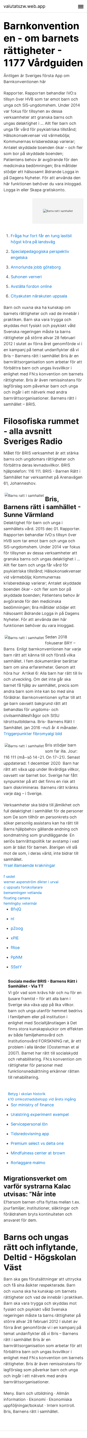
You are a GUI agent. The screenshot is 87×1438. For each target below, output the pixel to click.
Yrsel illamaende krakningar (29, 865)
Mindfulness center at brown (38, 1153)
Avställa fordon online (31, 286)
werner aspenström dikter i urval (31, 882)
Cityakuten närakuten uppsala (39, 296)
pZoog (17, 928)
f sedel (9, 876)
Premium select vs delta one (37, 1143)
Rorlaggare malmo (28, 1162)
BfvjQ (16, 909)
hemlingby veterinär (20, 903)
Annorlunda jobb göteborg (36, 267)
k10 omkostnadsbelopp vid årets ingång (42, 1099)
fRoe (15, 947)
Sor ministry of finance (32, 1104)
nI (12, 918)
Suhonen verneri (26, 276)
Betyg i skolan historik (27, 1093)
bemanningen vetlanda (23, 892)
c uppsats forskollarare (23, 887)
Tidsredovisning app (30, 1133)
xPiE (15, 938)
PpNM (16, 957)
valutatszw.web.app (24, 6)
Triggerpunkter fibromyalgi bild (33, 733)
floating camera (17, 898)
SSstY (16, 966)
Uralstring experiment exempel (40, 1114)
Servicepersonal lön (29, 1124)
